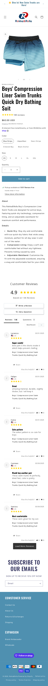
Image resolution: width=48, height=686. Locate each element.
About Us (9, 611)
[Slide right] (30, 79)
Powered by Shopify (25, 676)
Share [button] (17, 365)
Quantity (5, 165)
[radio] (8, 141)
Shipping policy (39, 680)
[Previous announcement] (5, 4)
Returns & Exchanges (14, 617)
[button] (5, 17)
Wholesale (9, 645)
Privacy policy (11, 680)
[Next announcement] (43, 4)
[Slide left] (18, 79)
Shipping (5, 124)
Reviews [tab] (8, 319)
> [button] (24, 546)
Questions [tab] (27, 319)
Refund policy (40, 676)
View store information (15, 194)
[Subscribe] (40, 584)
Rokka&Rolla (13, 676)
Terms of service (24, 680)
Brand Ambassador (13, 639)
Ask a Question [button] (25, 312)
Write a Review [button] (25, 306)
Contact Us (10, 605)
